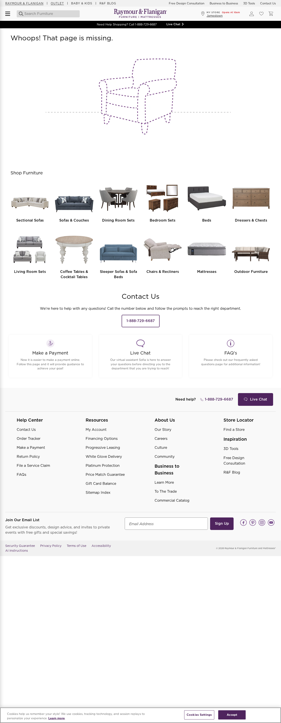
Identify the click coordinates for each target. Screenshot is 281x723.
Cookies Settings (199, 714)
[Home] (140, 14)
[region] (140, 715)
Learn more (56, 718)
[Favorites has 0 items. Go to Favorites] (261, 13)
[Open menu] (9, 13)
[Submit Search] (20, 13)
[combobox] (47, 13)
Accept (232, 714)
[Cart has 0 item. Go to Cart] (271, 13)
